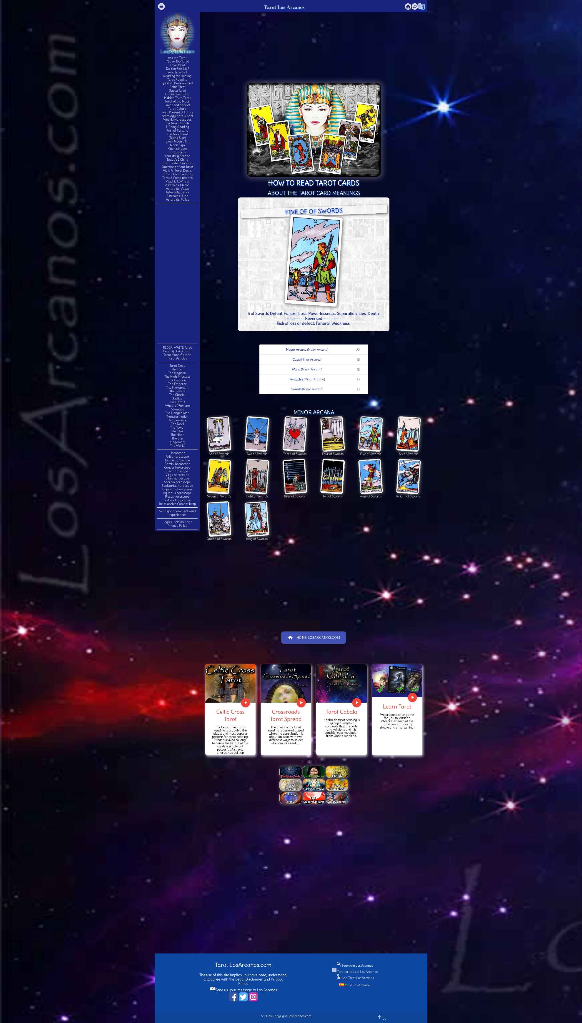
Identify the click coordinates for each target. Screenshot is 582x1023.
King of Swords (257, 539)
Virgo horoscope (177, 475)
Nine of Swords (295, 496)
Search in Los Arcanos (354, 965)
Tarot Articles (177, 358)
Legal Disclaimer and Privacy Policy (177, 524)
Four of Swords (333, 454)
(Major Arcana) (323, 349)
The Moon (177, 435)
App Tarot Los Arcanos (355, 978)
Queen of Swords (219, 539)
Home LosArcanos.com (314, 637)
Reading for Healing (177, 76)
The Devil (177, 424)
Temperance (177, 420)
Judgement (177, 442)
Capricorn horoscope (177, 489)
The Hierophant (177, 387)
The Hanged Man (177, 413)
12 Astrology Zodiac (177, 500)
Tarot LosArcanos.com (243, 964)
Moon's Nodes (177, 149)
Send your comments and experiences (177, 513)
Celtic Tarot (177, 87)
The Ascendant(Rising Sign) (177, 136)
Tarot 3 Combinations (177, 178)
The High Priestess (177, 376)
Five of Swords (370, 454)
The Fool (177, 369)
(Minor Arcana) (326, 359)
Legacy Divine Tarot (177, 351)
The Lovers (177, 391)
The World (177, 446)
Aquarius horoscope (177, 493)
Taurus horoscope (177, 460)
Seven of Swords (219, 496)
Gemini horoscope (177, 464)
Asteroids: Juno (177, 196)
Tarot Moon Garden (177, 355)
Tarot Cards (177, 152)
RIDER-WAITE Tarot (177, 347)
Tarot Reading (177, 79)
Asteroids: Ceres (177, 192)
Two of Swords (256, 454)
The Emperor (177, 384)
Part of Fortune (177, 130)
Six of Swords (408, 454)
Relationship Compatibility (177, 504)
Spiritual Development (177, 83)
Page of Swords (370, 496)
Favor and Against (177, 105)
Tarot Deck (177, 366)
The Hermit (177, 402)
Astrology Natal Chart (177, 116)
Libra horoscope (177, 478)
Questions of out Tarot (177, 167)
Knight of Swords (408, 496)
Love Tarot (177, 65)
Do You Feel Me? (177, 69)
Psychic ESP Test (177, 181)
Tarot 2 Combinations (177, 174)
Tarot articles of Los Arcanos (355, 972)
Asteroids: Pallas (177, 199)
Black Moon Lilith (177, 141)
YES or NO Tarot (177, 61)
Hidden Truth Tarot (177, 98)
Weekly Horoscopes (177, 119)
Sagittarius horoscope (177, 486)
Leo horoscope (177, 471)
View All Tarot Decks (177, 170)
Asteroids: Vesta (177, 189)
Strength (177, 409)
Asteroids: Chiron (177, 185)
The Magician (177, 373)
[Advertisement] (177, 273)
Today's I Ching (177, 159)
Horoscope (177, 453)
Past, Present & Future (177, 112)
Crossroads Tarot (177, 94)
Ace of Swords (219, 454)
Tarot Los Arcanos (284, 7)
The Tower (177, 427)
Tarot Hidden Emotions (177, 163)
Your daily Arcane (177, 156)
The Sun (177, 438)
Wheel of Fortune (177, 406)
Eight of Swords (257, 496)
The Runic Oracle (177, 123)
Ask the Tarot (177, 58)
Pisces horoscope (177, 496)
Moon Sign (177, 145)
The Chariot (177, 395)
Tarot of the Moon (177, 101)
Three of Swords (294, 454)
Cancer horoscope (177, 467)
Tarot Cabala (177, 109)
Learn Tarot (397, 706)
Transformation (177, 416)
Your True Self (177, 72)
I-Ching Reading (177, 127)
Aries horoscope (177, 456)
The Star (177, 431)
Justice (177, 398)
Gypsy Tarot (177, 90)
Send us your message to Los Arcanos (243, 990)
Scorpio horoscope (177, 482)
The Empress (177, 380)
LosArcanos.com (299, 1016)
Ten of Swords (333, 496)
